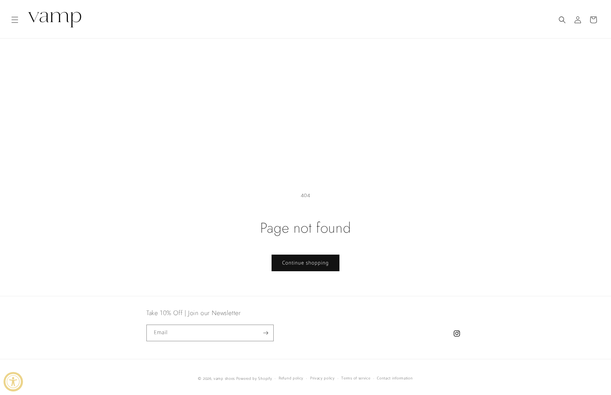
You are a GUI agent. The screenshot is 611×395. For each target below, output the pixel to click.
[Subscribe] (265, 333)
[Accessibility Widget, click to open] (13, 381)
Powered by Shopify (254, 379)
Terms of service (355, 378)
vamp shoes (224, 379)
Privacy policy (322, 378)
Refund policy (291, 378)
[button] (15, 20)
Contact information (395, 378)
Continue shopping (305, 263)
